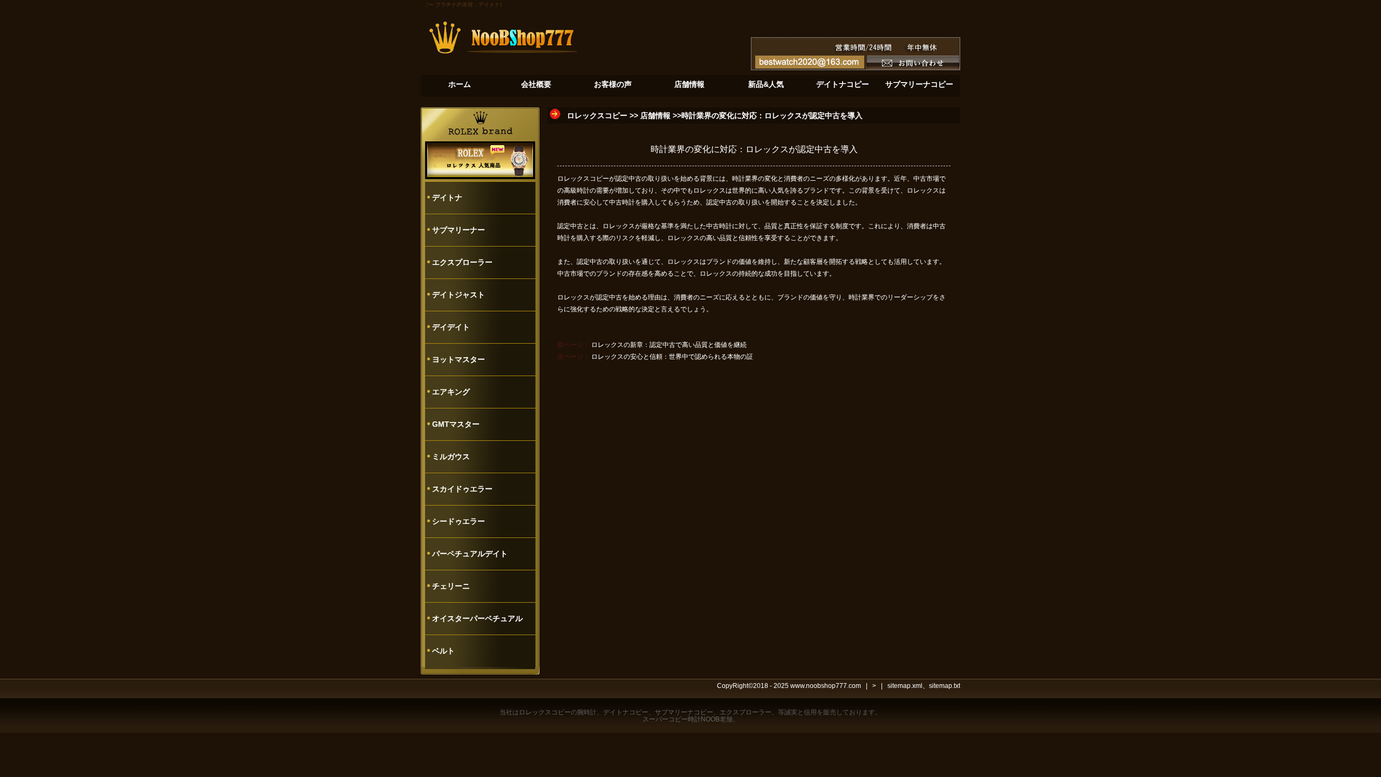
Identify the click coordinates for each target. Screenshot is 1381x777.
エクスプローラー (462, 262)
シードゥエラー (458, 521)
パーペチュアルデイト (470, 553)
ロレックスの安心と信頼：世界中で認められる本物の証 (672, 356)
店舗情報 (655, 115)
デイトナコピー (625, 712)
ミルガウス (451, 456)
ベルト (443, 650)
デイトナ (447, 197)
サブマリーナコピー (684, 712)
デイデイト (451, 327)
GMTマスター (456, 424)
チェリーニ (451, 586)
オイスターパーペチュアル (477, 618)
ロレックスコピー (597, 115)
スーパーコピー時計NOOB (681, 719)
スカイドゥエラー (462, 489)
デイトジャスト (458, 294)
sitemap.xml (904, 686)
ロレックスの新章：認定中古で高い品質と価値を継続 (669, 345)
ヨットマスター (458, 359)
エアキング (451, 391)
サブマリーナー (458, 230)
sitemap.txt (944, 686)
